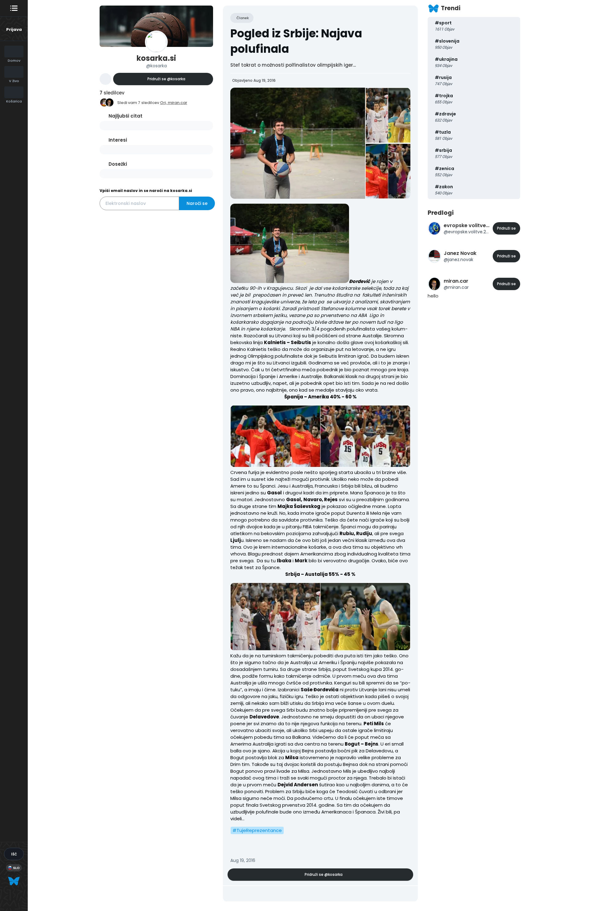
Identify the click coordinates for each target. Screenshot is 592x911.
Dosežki (118, 164)
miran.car (177, 103)
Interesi (118, 140)
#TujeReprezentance (257, 830)
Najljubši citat (125, 116)
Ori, (164, 103)
